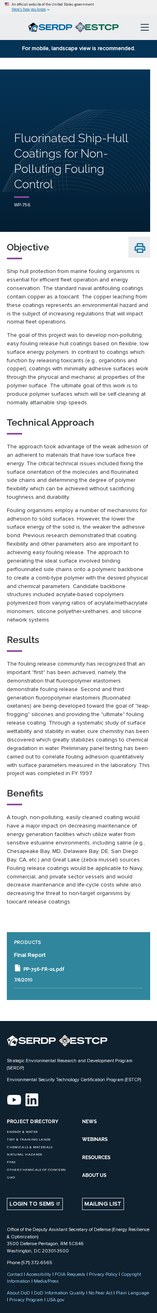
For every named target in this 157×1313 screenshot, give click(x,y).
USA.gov (55, 1299)
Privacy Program (26, 1299)
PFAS (11, 1162)
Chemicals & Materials (29, 1147)
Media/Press (46, 1281)
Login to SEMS (33, 1203)
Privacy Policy (103, 1274)
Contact (15, 1274)
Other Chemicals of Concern (36, 1170)
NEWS (89, 1121)
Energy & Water (22, 1132)
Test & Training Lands (28, 1139)
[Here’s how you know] (78, 7)
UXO (11, 1177)
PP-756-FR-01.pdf (43, 969)
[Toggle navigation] (145, 27)
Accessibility (38, 1274)
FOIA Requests (70, 1274)
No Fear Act (100, 1293)
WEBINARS (94, 1139)
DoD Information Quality (59, 1293)
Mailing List (103, 1203)
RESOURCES (96, 1157)
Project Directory (32, 1121)
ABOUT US (94, 1175)
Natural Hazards (24, 1154)
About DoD (18, 1293)
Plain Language (132, 1293)
